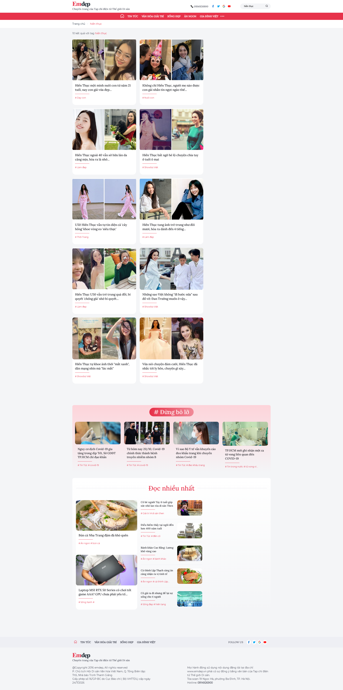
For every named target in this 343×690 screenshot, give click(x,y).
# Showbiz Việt (150, 167)
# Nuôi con (148, 97)
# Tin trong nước (234, 466)
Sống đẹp (174, 16)
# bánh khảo (159, 558)
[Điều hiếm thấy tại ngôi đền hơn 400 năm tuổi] (189, 530)
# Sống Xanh (85, 602)
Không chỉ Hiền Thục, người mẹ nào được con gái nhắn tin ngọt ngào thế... (171, 87)
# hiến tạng (160, 604)
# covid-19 (93, 465)
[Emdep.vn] (82, 4)
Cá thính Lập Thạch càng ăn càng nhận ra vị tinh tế (157, 572)
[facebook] (213, 6)
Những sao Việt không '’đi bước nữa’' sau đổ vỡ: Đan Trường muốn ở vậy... (170, 296)
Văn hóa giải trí (153, 16)
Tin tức (133, 16)
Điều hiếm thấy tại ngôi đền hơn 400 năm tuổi (157, 526)
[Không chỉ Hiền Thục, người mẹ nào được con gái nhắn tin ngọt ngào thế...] (171, 60)
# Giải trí (145, 513)
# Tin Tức (82, 465)
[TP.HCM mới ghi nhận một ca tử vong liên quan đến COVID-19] (245, 434)
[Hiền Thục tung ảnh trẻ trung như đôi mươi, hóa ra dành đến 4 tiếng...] (171, 199)
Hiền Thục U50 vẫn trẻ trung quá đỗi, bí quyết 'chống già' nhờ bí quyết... (103, 296)
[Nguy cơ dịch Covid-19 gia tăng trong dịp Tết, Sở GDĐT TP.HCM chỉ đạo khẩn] (98, 433)
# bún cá (95, 543)
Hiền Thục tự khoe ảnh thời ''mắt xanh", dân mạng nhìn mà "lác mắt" (102, 366)
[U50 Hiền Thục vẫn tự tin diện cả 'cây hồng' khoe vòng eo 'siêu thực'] (104, 199)
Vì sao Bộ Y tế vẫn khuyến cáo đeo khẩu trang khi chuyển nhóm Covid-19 (196, 453)
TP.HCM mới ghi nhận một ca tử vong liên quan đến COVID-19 (244, 454)
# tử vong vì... (251, 466)
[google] (224, 6)
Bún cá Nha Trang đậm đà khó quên (103, 535)
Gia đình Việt (209, 16)
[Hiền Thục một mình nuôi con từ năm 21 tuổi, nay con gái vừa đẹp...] (104, 60)
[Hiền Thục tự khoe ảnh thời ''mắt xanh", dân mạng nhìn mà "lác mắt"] (104, 338)
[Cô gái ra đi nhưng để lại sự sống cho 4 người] (189, 599)
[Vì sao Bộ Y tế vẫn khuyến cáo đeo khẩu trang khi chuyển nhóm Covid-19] (196, 433)
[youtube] (229, 6)
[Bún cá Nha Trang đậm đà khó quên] (106, 515)
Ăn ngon (190, 16)
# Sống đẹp (147, 604)
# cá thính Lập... (161, 581)
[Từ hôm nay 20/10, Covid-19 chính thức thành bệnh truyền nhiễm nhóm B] (147, 433)
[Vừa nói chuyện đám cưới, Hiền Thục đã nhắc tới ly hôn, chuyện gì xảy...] (171, 338)
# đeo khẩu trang (195, 465)
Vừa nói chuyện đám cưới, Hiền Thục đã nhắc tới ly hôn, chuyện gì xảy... (169, 366)
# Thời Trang (81, 237)
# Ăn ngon (84, 543)
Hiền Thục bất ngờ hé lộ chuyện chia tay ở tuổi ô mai (170, 157)
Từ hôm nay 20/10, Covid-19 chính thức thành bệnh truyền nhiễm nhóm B (146, 453)
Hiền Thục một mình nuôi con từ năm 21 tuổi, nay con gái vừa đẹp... (103, 87)
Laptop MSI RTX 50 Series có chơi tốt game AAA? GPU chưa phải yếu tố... (105, 592)
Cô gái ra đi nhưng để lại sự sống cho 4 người (157, 595)
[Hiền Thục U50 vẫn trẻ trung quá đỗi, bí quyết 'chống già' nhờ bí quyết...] (104, 269)
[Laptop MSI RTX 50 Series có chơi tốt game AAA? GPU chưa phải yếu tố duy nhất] (106, 570)
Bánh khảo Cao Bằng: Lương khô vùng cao (157, 549)
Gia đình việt (146, 642)
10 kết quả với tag (89, 33)
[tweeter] (218, 6)
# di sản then (157, 513)
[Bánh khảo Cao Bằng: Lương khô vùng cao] (189, 553)
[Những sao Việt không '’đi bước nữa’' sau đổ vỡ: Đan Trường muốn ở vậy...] (171, 269)
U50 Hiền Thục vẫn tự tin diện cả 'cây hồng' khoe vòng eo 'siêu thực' (101, 227)
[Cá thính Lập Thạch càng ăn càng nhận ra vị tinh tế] (189, 576)
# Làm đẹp (80, 167)
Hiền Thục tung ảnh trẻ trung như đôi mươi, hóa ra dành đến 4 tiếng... (168, 227)
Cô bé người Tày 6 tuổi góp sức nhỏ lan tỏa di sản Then (157, 504)
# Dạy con (80, 97)
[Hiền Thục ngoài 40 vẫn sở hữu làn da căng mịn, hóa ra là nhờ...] (104, 129)
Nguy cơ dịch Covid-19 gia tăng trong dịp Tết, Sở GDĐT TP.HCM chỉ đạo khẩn (97, 453)
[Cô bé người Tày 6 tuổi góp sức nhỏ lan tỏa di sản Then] (189, 508)
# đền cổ (155, 536)
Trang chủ (78, 23)
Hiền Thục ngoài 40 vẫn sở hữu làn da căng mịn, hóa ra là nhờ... (101, 157)
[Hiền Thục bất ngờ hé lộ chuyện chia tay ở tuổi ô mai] (171, 129)
